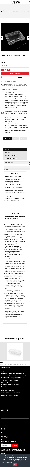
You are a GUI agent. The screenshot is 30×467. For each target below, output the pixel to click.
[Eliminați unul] (2, 70)
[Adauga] (8, 70)
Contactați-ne (4, 436)
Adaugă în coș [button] (15, 73)
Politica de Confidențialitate (18, 457)
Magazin (6, 11)
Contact (4, 425)
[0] (28, 2)
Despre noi (4, 417)
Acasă (3, 414)
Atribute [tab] (15, 138)
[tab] (15, 149)
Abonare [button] (14, 445)
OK (15, 465)
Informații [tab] (7, 138)
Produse (4, 420)
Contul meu (5, 423)
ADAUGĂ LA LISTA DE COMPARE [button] (9, 81)
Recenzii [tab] (23, 138)
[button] (2, 38)
